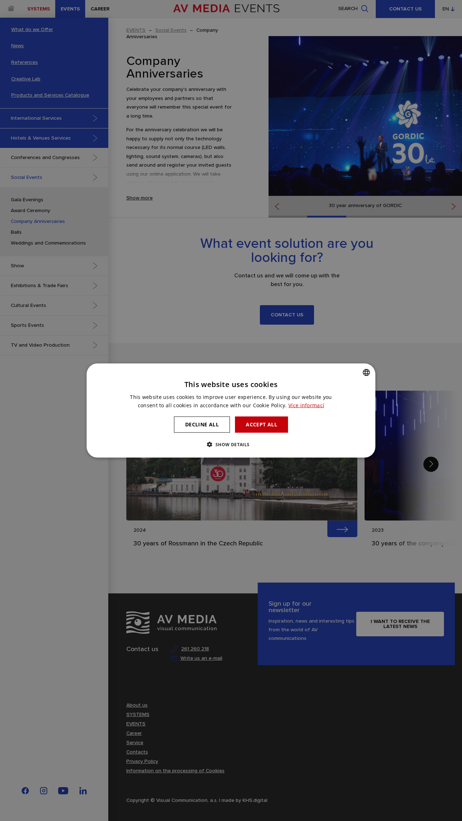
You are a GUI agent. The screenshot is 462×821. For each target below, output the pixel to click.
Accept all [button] (261, 424)
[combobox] (366, 372)
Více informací (306, 405)
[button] (230, 444)
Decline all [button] (202, 424)
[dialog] (231, 411)
